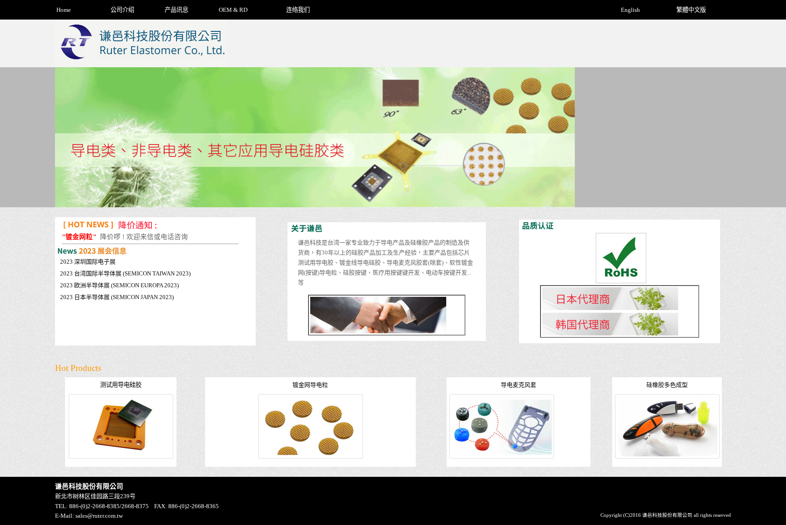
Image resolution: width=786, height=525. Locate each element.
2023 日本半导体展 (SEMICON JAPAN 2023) (117, 297)
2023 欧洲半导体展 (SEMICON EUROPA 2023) (119, 285)
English (630, 9)
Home (63, 9)
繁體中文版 (691, 9)
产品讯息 (176, 9)
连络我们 (298, 9)
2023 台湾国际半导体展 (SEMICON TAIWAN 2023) (125, 273)
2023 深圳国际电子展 (88, 261)
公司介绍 (122, 9)
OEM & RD (233, 9)
